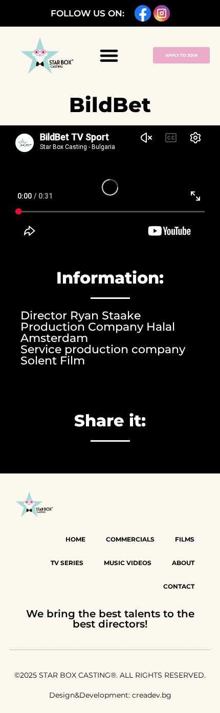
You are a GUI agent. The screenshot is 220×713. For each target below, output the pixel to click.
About (183, 563)
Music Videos (127, 563)
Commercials (130, 539)
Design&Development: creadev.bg (110, 695)
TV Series (67, 563)
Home (75, 539)
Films (184, 539)
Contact (178, 586)
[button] (108, 55)
